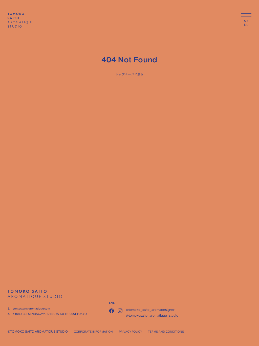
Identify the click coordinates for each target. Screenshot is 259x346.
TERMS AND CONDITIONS (166, 331)
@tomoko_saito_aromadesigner (150, 309)
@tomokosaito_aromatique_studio (152, 315)
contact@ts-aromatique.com (31, 308)
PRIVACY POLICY (130, 331)
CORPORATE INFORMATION (93, 331)
